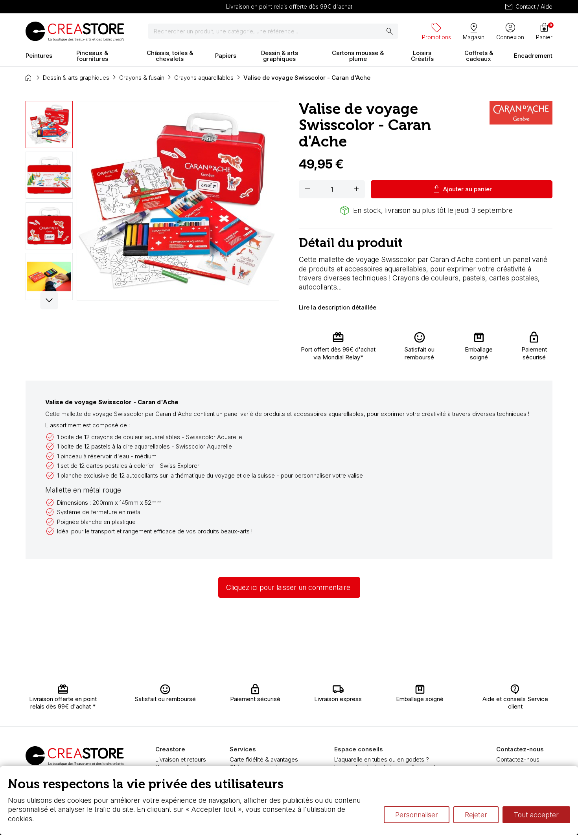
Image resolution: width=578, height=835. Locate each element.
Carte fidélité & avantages (264, 759)
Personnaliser (416, 815)
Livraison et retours (180, 759)
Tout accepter (536, 815)
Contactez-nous (517, 759)
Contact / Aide (528, 6)
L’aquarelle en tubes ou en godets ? (381, 759)
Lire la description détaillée (337, 307)
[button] (49, 300)
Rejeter (476, 815)
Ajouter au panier (462, 189)
